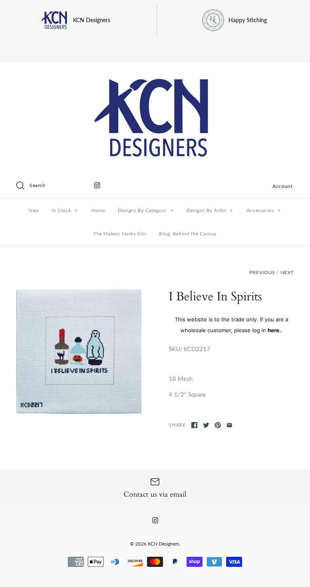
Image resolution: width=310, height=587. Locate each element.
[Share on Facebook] (194, 425)
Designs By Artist (209, 210)
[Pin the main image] (218, 425)
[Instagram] (97, 185)
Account (282, 186)
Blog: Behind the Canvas (188, 234)
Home (98, 210)
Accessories (264, 210)
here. (274, 330)
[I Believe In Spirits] (78, 351)
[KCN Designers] (155, 75)
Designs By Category (145, 210)
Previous (262, 272)
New (34, 210)
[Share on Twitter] (206, 425)
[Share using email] (229, 425)
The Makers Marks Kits (120, 234)
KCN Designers (163, 544)
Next (287, 272)
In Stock (65, 210)
